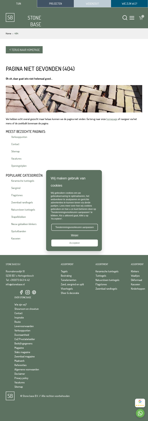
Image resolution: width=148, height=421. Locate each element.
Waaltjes (135, 275)
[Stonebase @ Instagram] (27, 292)
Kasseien (15, 238)
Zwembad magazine (24, 356)
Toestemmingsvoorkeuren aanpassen (74, 227)
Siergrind (15, 188)
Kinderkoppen (138, 288)
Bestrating (66, 275)
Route (17, 321)
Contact (15, 144)
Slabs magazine (22, 352)
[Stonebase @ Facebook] (21, 292)
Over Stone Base (22, 297)
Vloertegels (67, 288)
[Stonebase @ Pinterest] (34, 292)
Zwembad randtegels (22, 202)
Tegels (64, 271)
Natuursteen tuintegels (23, 209)
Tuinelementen (68, 280)
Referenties (20, 365)
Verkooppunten (19, 136)
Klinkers (135, 271)
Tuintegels (101, 275)
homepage (111, 119)
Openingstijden (19, 165)
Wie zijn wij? (20, 304)
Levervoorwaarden (24, 326)
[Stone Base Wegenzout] (92, 3)
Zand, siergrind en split (72, 284)
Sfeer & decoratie (70, 293)
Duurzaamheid (21, 334)
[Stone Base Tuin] (18, 3)
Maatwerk (19, 360)
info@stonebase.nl (15, 284)
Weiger (74, 235)
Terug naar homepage (26, 50)
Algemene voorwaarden (26, 369)
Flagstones (17, 195)
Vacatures (16, 158)
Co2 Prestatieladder (24, 339)
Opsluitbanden (18, 231)
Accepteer (74, 243)
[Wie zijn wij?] (129, 3)
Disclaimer (19, 373)
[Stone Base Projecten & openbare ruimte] (55, 3)
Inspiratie (19, 317)
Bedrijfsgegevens (23, 343)
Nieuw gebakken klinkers (24, 224)
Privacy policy (21, 378)
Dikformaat (136, 280)
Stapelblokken (18, 216)
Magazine (19, 347)
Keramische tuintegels (22, 180)
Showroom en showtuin (26, 308)
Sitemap (15, 151)
